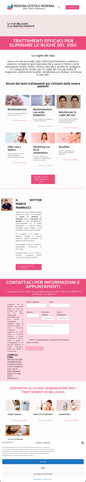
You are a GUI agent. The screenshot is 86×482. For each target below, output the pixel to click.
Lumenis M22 (64, 414)
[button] (83, 443)
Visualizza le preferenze (43, 474)
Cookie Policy (37, 479)
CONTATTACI (72, 7)
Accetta (43, 462)
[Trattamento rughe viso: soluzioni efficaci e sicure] (30, 7)
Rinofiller (64, 146)
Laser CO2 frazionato (43, 414)
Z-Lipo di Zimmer (15, 439)
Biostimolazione (17, 109)
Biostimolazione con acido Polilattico (42, 112)
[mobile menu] (59, 7)
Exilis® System (14, 414)
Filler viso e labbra (14, 148)
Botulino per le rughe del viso (67, 113)
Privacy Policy (47, 479)
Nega (43, 468)
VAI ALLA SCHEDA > (21, 120)
